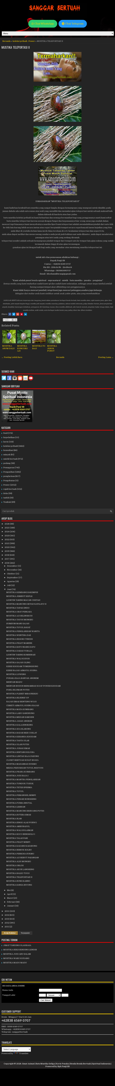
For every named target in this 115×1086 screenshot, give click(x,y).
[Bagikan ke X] (10, 319)
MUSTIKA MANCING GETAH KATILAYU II (26, 604)
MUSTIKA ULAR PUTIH (17, 744)
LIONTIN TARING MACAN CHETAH (23, 600)
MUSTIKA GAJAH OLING (18, 662)
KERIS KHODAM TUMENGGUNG (22, 666)
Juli (9, 585)
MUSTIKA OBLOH (15, 865)
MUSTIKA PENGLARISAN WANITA (23, 631)
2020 (7, 547)
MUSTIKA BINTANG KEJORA (20, 752)
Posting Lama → (106, 357)
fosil (5, 433)
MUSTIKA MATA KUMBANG (19, 709)
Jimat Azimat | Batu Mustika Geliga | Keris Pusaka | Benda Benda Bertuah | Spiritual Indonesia (66, 1064)
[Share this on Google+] (17, 314)
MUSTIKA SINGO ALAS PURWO (21, 822)
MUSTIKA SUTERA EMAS (18, 815)
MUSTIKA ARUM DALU (8, 347)
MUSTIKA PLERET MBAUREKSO (22, 694)
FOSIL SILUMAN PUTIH (17, 690)
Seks (5, 493)
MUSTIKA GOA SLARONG (18, 729)
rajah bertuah (9, 489)
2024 (7, 531)
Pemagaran (8, 467)
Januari (11, 906)
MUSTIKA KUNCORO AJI (22, 348)
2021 (7, 543)
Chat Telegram (74, 23)
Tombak (7, 502)
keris (5, 442)
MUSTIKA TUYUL (15, 791)
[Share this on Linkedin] (25, 314)
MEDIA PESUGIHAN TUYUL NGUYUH (24, 768)
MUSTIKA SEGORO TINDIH (19, 639)
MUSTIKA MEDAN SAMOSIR (20, 717)
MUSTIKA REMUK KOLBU (19, 850)
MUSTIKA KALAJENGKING (19, 725)
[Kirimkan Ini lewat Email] (4, 319)
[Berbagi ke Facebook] (12, 319)
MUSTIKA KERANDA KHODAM (21, 737)
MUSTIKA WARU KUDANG (16, 958)
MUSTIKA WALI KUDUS (18, 658)
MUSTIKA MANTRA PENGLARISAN (23, 779)
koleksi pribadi (20, 41)
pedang (6, 463)
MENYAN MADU (14, 682)
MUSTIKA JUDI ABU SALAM (17, 954)
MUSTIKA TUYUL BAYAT (18, 627)
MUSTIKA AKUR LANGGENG (20, 869)
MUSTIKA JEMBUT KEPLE (19, 596)
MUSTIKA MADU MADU (15, 963)
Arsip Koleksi (9, 933)
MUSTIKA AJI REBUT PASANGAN (22, 857)
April (9, 894)
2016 (7, 563)
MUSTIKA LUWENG (16, 674)
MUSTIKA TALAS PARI (17, 838)
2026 (7, 524)
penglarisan (9, 476)
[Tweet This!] (13, 314)
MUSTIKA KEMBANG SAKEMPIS (22, 592)
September (12, 577)
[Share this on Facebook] (9, 314)
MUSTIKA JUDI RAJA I (17, 775)
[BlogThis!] (7, 319)
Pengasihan (8, 472)
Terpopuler (25, 933)
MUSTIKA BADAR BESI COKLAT (21, 733)
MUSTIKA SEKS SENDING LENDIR (20, 950)
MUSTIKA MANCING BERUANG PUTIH (25, 811)
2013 (7, 919)
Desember (12, 566)
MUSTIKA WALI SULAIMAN (19, 830)
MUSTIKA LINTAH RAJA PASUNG (22, 756)
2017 (7, 559)
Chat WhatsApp (44, 23)
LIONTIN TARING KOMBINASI (20, 655)
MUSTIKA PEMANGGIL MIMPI (21, 795)
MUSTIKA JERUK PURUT (52, 348)
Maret (10, 898)
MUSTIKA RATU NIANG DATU (20, 647)
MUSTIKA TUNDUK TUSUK (20, 783)
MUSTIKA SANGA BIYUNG (19, 885)
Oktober (11, 574)
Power (31, 41)
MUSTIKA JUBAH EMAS (18, 748)
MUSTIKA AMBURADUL (18, 826)
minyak (6, 454)
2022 (7, 539)
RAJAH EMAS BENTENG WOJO (21, 701)
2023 (7, 535)
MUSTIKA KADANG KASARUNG (21, 846)
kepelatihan (9, 437)
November (12, 570)
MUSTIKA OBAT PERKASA (19, 612)
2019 (7, 551)
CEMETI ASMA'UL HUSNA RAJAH (22, 705)
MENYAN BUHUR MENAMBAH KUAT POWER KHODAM (33, 686)
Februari (11, 902)
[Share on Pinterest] (21, 314)
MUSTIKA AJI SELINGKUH (19, 616)
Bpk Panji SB (64, 1066)
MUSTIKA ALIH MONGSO (18, 861)
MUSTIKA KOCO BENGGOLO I (20, 834)
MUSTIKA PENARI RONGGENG (21, 799)
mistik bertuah (10, 459)
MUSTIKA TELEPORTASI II (15, 47)
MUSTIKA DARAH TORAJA (19, 651)
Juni (9, 589)
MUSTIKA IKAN (14, 818)
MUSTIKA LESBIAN (15, 807)
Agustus (11, 581)
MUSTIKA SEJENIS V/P (17, 698)
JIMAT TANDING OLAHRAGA (17, 945)
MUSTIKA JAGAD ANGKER (19, 721)
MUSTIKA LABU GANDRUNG (20, 713)
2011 (7, 927)
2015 (7, 911)
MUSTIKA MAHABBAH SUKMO (21, 764)
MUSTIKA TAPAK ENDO (17, 608)
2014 (7, 915)
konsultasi (8, 450)
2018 (7, 555)
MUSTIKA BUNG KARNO (18, 881)
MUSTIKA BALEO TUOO (18, 873)
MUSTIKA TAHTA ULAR (17, 740)
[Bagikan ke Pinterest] (15, 319)
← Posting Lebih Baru (11, 357)
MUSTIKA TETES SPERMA (19, 787)
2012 (7, 923)
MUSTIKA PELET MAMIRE (19, 643)
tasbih (6, 498)
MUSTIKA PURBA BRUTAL (19, 803)
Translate (23, 1053)
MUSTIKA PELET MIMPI (18, 842)
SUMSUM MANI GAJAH (17, 623)
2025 (7, 528)
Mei (9, 890)
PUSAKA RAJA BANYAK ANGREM (22, 678)
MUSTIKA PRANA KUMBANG (20, 772)
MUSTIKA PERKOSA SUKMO (20, 854)
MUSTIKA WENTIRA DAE (18, 635)
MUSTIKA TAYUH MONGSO (19, 620)
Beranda (6, 41)
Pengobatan (9, 480)
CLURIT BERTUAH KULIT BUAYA (22, 760)
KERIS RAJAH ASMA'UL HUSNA (21, 670)
